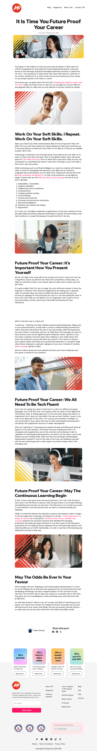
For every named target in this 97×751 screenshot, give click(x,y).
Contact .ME (80, 7)
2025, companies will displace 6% (30, 175)
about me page (21, 346)
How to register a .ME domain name (67, 689)
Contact (81, 698)
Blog (49, 7)
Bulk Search (66, 707)
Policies (34, 744)
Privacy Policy (60, 744)
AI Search (65, 703)
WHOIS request (67, 695)
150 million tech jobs (31, 159)
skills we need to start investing (51, 177)
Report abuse (67, 699)
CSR (79, 690)
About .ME (68, 7)
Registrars (57, 7)
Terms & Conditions (46, 744)
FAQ (79, 694)
